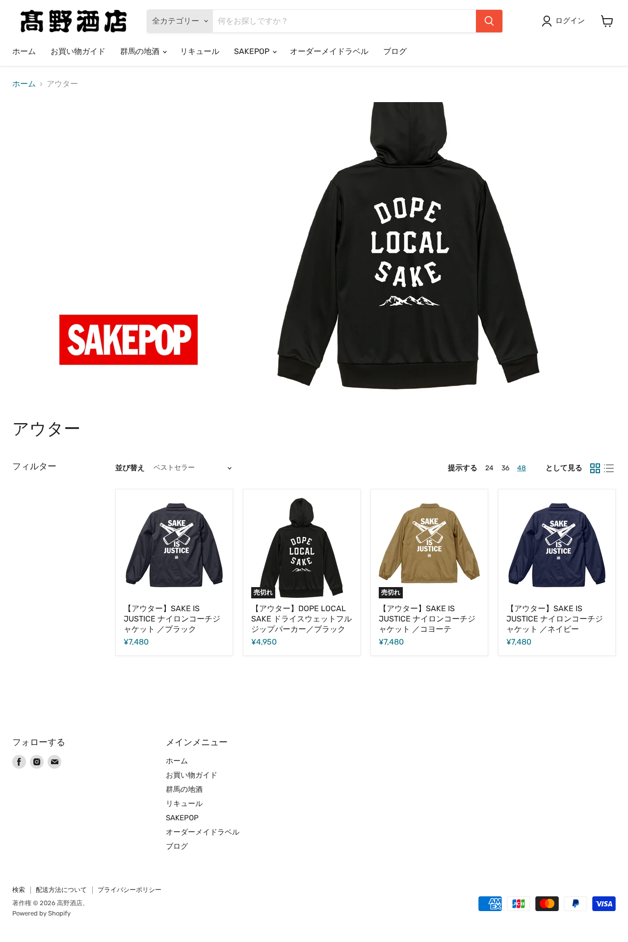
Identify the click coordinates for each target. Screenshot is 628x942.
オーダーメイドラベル (329, 51)
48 (521, 468)
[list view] (609, 468)
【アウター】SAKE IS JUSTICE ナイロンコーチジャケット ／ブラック (172, 619)
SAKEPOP (252, 51)
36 (505, 468)
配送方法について (61, 889)
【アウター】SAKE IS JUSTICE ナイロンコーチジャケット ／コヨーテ (427, 619)
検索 (18, 889)
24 (489, 468)
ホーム (24, 51)
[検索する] (489, 21)
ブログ (395, 51)
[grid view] (595, 468)
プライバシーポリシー (129, 889)
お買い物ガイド (78, 51)
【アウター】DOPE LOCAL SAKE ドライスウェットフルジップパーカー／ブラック (301, 619)
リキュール (199, 51)
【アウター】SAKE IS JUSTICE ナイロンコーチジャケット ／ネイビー (554, 619)
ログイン (570, 20)
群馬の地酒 (140, 51)
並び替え (130, 468)
